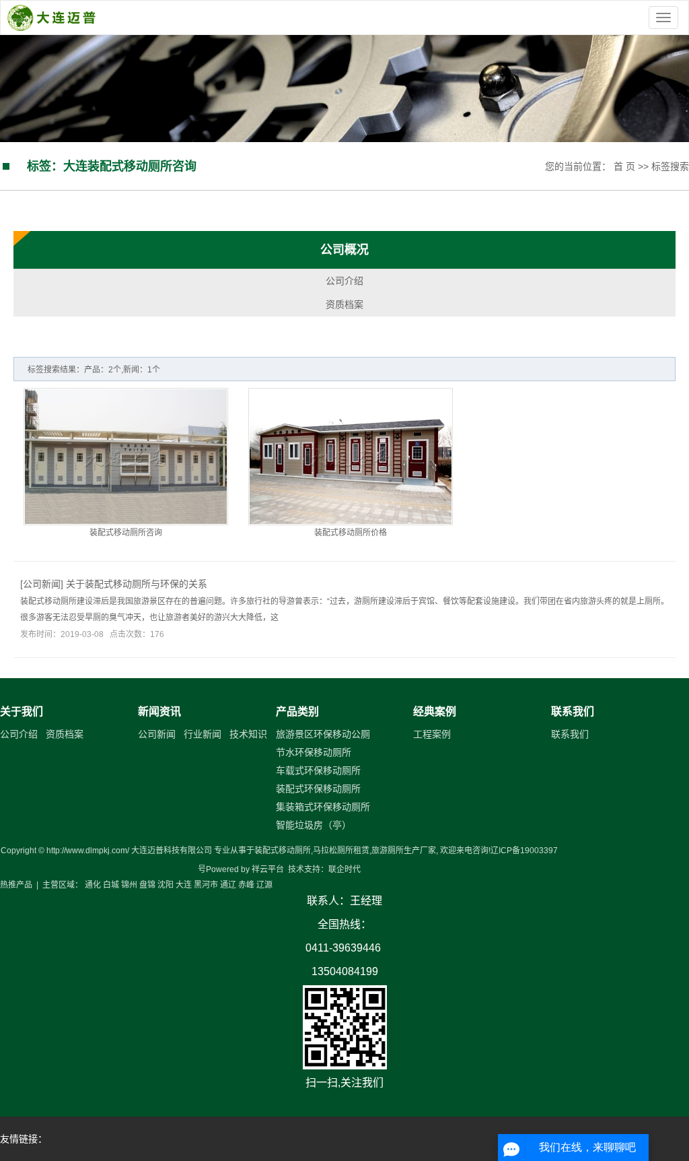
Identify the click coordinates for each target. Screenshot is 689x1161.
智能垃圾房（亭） (313, 825)
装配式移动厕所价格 (350, 532)
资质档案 (344, 304)
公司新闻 (42, 583)
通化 (93, 885)
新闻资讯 (159, 711)
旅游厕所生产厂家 (403, 850)
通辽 (228, 885)
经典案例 (434, 711)
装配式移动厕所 (282, 850)
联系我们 (572, 711)
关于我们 (21, 711)
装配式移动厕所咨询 (125, 532)
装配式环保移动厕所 (318, 788)
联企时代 (344, 869)
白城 (111, 885)
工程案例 (432, 734)
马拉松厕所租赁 (341, 850)
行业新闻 (202, 734)
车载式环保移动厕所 (318, 770)
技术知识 (248, 734)
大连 (184, 885)
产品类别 (297, 711)
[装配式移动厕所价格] (350, 456)
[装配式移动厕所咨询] (126, 456)
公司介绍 (344, 280)
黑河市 (206, 885)
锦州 (129, 885)
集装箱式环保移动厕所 (323, 806)
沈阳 (165, 885)
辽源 (264, 885)
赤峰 (246, 885)
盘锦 (147, 885)
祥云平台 (268, 869)
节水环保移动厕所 (313, 752)
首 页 (624, 166)
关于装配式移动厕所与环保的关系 (136, 583)
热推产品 (16, 885)
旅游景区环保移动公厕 (323, 734)
